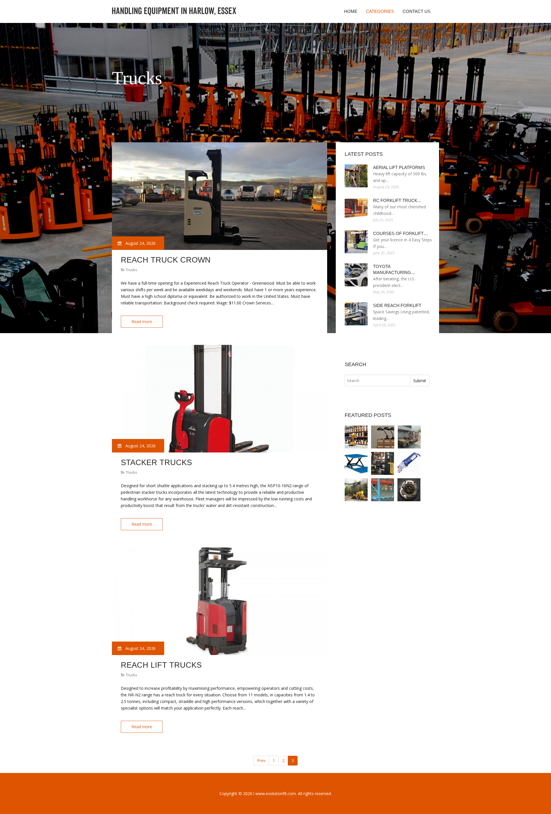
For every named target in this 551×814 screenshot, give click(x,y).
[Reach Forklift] (382, 463)
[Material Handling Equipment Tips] (356, 437)
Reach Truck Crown (166, 260)
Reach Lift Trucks (161, 665)
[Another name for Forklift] (409, 437)
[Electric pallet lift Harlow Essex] (356, 463)
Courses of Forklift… (400, 233)
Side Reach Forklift (397, 305)
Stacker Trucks (156, 462)
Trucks (131, 269)
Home (350, 11)
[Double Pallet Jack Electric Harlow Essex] (408, 463)
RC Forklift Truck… (397, 200)
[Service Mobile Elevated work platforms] (356, 489)
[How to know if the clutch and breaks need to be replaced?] (408, 489)
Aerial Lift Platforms (399, 167)
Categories (380, 11)
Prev (261, 760)
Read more (141, 321)
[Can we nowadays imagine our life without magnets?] (382, 489)
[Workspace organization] (382, 437)
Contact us (416, 11)
